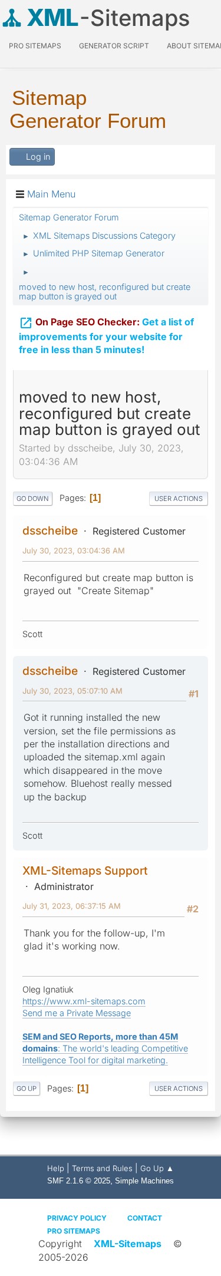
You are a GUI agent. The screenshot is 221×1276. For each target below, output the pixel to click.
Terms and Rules (102, 1168)
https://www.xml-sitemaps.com (84, 1001)
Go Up (27, 1088)
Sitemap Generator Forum (87, 109)
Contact (144, 1218)
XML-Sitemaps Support (85, 870)
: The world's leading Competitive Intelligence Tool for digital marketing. (105, 1048)
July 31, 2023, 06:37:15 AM (71, 906)
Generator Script (114, 45)
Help (55, 1168)
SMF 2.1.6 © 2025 (78, 1180)
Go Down (33, 498)
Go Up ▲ (157, 1168)
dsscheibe (50, 530)
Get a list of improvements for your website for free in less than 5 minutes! (106, 336)
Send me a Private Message (76, 1013)
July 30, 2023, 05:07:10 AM (72, 690)
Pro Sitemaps (73, 1230)
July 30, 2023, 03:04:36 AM (73, 550)
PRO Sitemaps (35, 45)
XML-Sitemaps (127, 1243)
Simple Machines (144, 1180)
